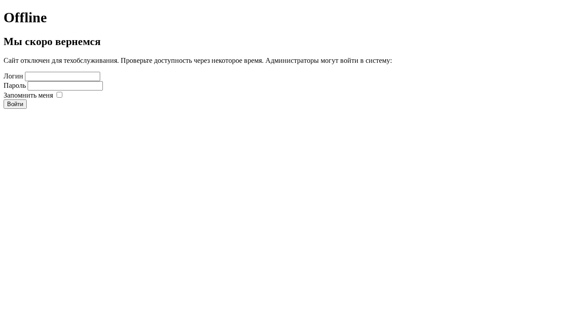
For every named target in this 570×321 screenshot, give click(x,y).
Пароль (15, 85)
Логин (13, 76)
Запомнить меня (28, 95)
